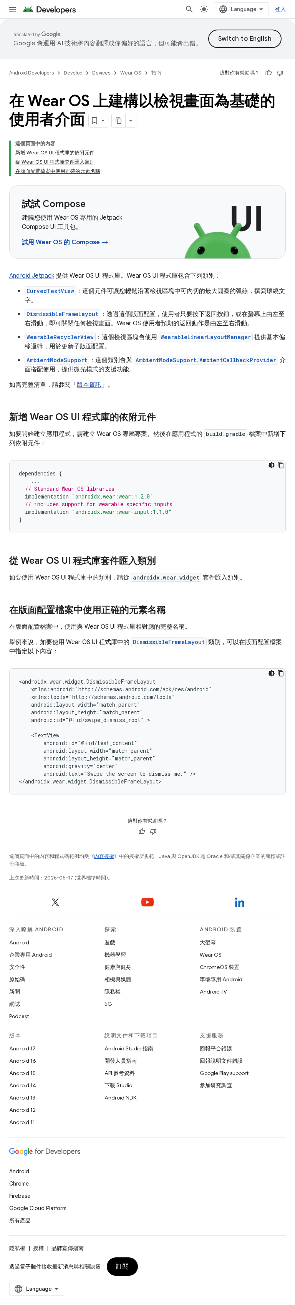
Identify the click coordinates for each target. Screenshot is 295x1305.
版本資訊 (89, 385)
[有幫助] (268, 73)
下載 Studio (118, 1085)
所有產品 (20, 1220)
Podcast (19, 1016)
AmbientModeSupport (57, 360)
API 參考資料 (119, 1073)
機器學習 (115, 954)
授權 (38, 1248)
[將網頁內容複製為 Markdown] (119, 120)
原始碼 (17, 979)
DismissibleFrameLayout (62, 314)
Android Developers (31, 73)
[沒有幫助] (280, 73)
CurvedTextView (50, 291)
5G (108, 1003)
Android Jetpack (31, 276)
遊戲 (109, 942)
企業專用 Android (30, 954)
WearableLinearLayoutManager (206, 337)
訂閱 (122, 1266)
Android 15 (22, 1073)
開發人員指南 (120, 1060)
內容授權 (104, 856)
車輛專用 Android (221, 979)
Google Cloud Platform (37, 1208)
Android (19, 942)
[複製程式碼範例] (280, 465)
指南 (156, 73)
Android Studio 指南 (128, 1048)
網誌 (14, 1003)
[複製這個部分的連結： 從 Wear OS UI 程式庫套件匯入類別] (166, 561)
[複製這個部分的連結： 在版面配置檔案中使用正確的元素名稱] (173, 610)
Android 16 (22, 1060)
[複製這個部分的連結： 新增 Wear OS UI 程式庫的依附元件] (166, 417)
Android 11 (22, 1122)
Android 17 (22, 1048)
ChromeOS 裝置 (219, 967)
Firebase (19, 1195)
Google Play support (224, 1073)
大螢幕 (208, 942)
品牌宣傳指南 (67, 1248)
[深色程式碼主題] (271, 465)
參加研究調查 (216, 1085)
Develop (73, 73)
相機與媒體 (117, 979)
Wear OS (130, 73)
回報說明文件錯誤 (221, 1060)
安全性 (17, 967)
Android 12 (22, 1109)
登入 (280, 9)
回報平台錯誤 (216, 1048)
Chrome (19, 1183)
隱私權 (112, 991)
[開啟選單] (12, 9)
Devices (101, 73)
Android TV (213, 991)
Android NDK (120, 1097)
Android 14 (22, 1085)
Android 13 (22, 1097)
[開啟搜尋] (189, 9)
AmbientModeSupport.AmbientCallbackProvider (206, 360)
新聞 (14, 991)
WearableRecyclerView (60, 337)
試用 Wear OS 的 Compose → (65, 242)
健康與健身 (117, 967)
